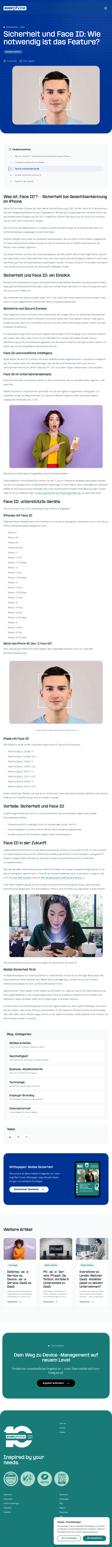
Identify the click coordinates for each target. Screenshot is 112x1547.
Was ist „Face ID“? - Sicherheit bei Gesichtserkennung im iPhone (40, 156)
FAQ (61, 1516)
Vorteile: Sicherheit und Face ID (25, 174)
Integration (7, 1507)
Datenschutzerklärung (90, 1531)
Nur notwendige (69, 1538)
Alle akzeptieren (94, 1538)
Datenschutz (8, 1499)
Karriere (62, 1428)
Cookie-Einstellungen (11, 1503)
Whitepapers (64, 1499)
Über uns (63, 1423)
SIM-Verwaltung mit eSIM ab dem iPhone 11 (63, 877)
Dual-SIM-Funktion (22, 877)
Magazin (63, 1507)
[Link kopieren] (26, 1137)
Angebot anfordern (53, 1383)
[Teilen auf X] (18, 1137)
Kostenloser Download (26, 1189)
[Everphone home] (15, 8)
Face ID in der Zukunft (22, 181)
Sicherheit (7, 1512)
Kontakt (62, 1432)
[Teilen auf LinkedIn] (10, 1137)
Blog (22, 27)
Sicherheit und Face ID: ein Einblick (27, 162)
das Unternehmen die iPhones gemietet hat (59, 493)
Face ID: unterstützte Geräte (24, 168)
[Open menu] (105, 8)
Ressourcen (12, 27)
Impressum (8, 1494)
